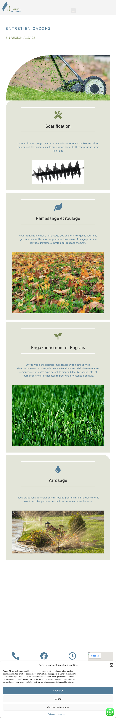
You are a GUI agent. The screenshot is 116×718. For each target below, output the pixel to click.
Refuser (58, 698)
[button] (111, 665)
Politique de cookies (56, 714)
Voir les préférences (58, 707)
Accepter (58, 690)
